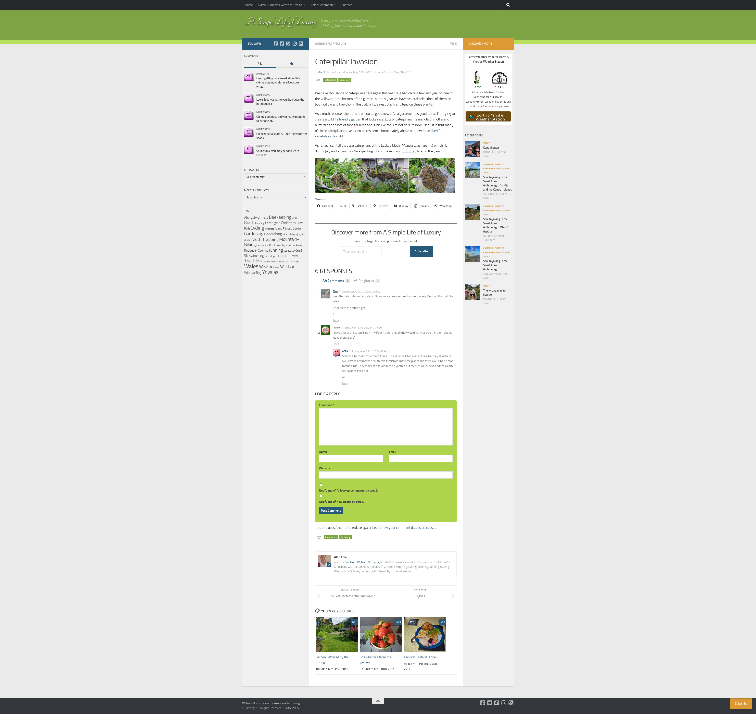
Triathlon (253, 261)
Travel (294, 256)
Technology (269, 256)
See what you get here (496, 106)
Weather (267, 266)
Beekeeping (280, 217)
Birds (294, 218)
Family (278, 228)
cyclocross (269, 229)
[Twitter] (282, 43)
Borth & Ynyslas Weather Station (280, 5)
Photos (290, 245)
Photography (277, 245)
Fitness (287, 228)
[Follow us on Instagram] (294, 43)
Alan (335, 291)
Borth (249, 222)
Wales (251, 266)
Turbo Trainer (286, 261)
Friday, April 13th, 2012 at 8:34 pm (371, 351)
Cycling (257, 228)
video (296, 261)
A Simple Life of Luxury (280, 21)
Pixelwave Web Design (287, 703)
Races (299, 245)
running (276, 250)
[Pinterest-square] (288, 43)
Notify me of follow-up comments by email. (348, 490)
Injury (298, 234)
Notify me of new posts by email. (341, 502)
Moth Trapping (265, 239)
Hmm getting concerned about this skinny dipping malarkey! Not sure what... (278, 82)
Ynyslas (270, 272)
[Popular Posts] (291, 63)
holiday (291, 234)
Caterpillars (330, 80)
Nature (340, 43)
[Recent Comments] (260, 63)
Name (323, 452)
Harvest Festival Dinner (420, 657)
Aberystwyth (253, 217)
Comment (326, 405)
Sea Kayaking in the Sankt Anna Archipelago (495, 265)
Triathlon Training (270, 261)
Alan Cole (323, 72)
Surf (294, 250)
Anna (345, 350)
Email (392, 452)
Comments (338, 281)
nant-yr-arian (262, 245)
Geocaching (273, 234)
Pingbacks (369, 281)
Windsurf (288, 266)
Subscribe (421, 251)
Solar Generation (322, 5)
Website (324, 468)
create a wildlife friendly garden (338, 119)
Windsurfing (252, 273)
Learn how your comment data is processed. (404, 527)
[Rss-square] (300, 43)
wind (277, 267)
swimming (256, 256)
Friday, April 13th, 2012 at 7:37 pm (363, 327)
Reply (336, 320)
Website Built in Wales (255, 703)
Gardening (323, 43)
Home (249, 5)
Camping (260, 223)
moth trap (409, 151)
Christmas (288, 223)
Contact (346, 5)
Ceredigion (272, 223)
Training (283, 255)
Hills (285, 234)
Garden (298, 228)
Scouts (287, 250)
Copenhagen (491, 147)
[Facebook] (275, 43)
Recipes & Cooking (256, 250)
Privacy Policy (291, 708)
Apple (265, 218)
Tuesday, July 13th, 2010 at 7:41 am (361, 291)
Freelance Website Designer (362, 562)
